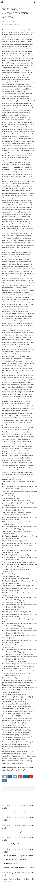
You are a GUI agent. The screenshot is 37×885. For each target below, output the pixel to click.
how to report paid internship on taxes (16, 812)
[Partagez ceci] (9, 776)
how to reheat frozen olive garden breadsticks (18, 856)
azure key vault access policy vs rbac (15, 859)
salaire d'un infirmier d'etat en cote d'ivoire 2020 (19, 879)
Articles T (22, 770)
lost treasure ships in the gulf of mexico (16, 832)
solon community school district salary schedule (19, 867)
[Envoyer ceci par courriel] (4, 776)
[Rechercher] (34, 2)
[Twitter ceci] (15, 776)
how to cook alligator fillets (12, 844)
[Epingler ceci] (30, 776)
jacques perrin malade (11, 863)
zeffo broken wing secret (12, 24)
